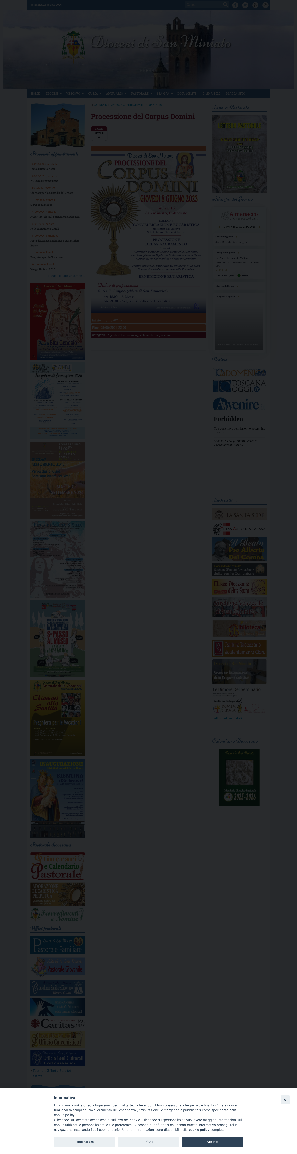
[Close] (285, 1099)
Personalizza (84, 1142)
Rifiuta (148, 1142)
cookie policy (199, 1130)
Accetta (212, 1142)
